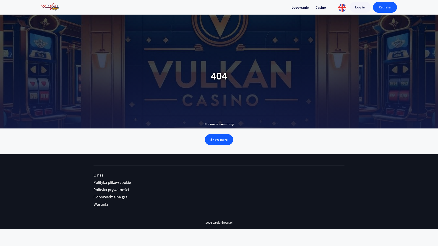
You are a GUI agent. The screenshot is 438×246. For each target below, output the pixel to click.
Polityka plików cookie (112, 182)
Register (384, 7)
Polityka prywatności (111, 189)
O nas (98, 175)
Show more (219, 139)
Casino (320, 7)
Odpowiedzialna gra (111, 197)
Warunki (101, 204)
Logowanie (300, 7)
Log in (360, 7)
